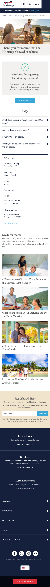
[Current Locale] (25, 567)
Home (4, 16)
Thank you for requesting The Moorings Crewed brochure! (26, 16)
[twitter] (21, 553)
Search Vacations (25, 582)
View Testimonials (24, 489)
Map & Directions (11, 223)
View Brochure (24, 468)
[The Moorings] (9, 4)
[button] (25, 121)
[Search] (23, 4)
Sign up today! (24, 444)
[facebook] (14, 553)
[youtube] (35, 553)
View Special (35, 10)
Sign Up (42, 413)
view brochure (25, 101)
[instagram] (28, 553)
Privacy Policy (11, 421)
